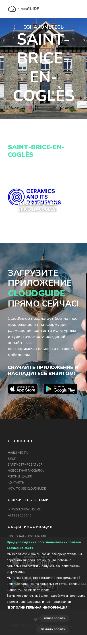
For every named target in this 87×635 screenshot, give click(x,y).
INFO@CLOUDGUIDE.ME (24, 510)
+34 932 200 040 (19, 516)
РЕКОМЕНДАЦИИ (20, 477)
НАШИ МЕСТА (18, 453)
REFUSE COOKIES (54, 618)
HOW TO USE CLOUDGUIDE (27, 489)
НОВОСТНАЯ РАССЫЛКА (26, 471)
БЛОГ (12, 459)
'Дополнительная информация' (37, 607)
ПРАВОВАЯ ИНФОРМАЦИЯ (27, 536)
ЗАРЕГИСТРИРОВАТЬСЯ (25, 465)
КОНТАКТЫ (16, 483)
